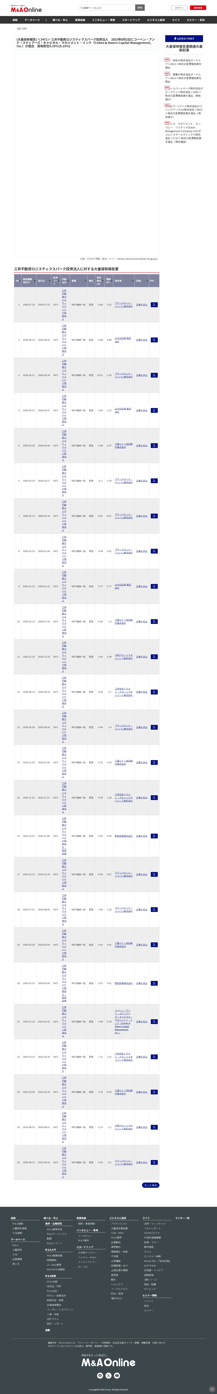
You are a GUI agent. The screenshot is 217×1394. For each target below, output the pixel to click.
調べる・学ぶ (60, 20)
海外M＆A (116, 1298)
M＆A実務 (50, 1275)
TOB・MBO (117, 1233)
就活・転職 (150, 1284)
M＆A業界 (116, 1237)
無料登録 (198, 7)
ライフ (176, 20)
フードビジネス (119, 1288)
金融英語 (149, 1275)
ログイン (179, 7)
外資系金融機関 (152, 1237)
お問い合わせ (159, 1342)
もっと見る (150, 1185)
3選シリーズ (150, 1279)
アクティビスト (119, 1223)
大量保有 (17, 1249)
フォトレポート (152, 1228)
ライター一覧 (182, 1218)
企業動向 (116, 1242)
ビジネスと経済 (156, 20)
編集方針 (52, 1342)
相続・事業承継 (86, 1223)
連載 (47, 1330)
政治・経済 (117, 1293)
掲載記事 (145, 1342)
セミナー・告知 (196, 20)
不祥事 (114, 1256)
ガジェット (150, 1288)
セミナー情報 (149, 1295)
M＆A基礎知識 (54, 1255)
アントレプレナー (87, 1262)
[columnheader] (17, 280)
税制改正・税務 (55, 1300)
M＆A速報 (17, 1223)
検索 (139, 7)
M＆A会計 (52, 1291)
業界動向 (116, 1246)
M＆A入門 (50, 1249)
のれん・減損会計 (56, 1295)
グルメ (147, 1251)
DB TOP (22, 28)
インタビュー (85, 1235)
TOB (14, 1254)
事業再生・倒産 (119, 1251)
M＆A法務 (52, 1281)
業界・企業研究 (53, 1223)
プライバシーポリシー (88, 1342)
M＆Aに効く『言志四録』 (157, 1261)
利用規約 (106, 1342)
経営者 (114, 1275)
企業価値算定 (54, 1304)
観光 (113, 1279)
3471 (44, 39)
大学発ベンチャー (87, 1252)
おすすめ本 (150, 1265)
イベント (149, 1301)
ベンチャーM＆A (87, 1257)
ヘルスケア (117, 1284)
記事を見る (141, 304)
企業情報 (17, 1259)
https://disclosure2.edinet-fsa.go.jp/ (137, 258)
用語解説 (51, 1260)
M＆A (15, 1245)
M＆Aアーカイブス (57, 1233)
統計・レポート (55, 1323)
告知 (146, 1305)
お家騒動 (116, 1261)
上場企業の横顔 (119, 1270)
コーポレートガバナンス (60, 1309)
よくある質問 (54, 1264)
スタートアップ (131, 20)
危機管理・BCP (119, 1265)
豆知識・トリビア (153, 1270)
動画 (49, 1238)
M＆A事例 (83, 1240)
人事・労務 (53, 1314)
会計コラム (53, 1318)
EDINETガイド (152, 1233)
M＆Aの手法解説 (56, 1269)
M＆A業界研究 (54, 1229)
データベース (32, 20)
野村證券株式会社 (124, 836)
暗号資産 (149, 1246)
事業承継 (80, 20)
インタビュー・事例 (103, 20)
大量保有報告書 (119, 1228)
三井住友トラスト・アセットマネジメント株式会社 (124, 691)
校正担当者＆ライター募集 (126, 1342)
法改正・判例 (54, 1286)
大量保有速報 (19, 1228)
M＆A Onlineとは (67, 1342)
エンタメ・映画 (152, 1256)
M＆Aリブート (54, 1243)
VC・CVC (83, 1266)
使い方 (16, 1263)
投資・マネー (151, 1242)
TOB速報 (17, 1233)
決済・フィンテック (155, 1223)
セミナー (149, 1310)
